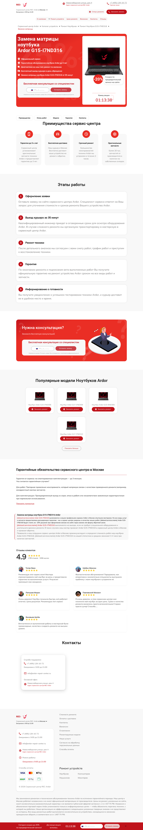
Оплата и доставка (67, 718)
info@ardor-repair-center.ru (39, 673)
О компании (41, 19)
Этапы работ (42, 118)
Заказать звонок (117, 12)
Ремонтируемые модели (69, 734)
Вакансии (84, 19)
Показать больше (71, 448)
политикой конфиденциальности (65, 94)
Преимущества (24, 118)
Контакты (94, 19)
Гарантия (69, 118)
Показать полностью (25, 503)
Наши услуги (65, 739)
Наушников (64, 778)
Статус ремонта (98, 12)
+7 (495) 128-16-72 (118, 3)
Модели (56, 118)
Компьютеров (84, 774)
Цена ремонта (72, 19)
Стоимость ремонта (67, 714)
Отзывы (103, 19)
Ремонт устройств (57, 19)
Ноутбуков (64, 774)
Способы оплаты (66, 749)
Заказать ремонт (40, 409)
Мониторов (83, 778)
